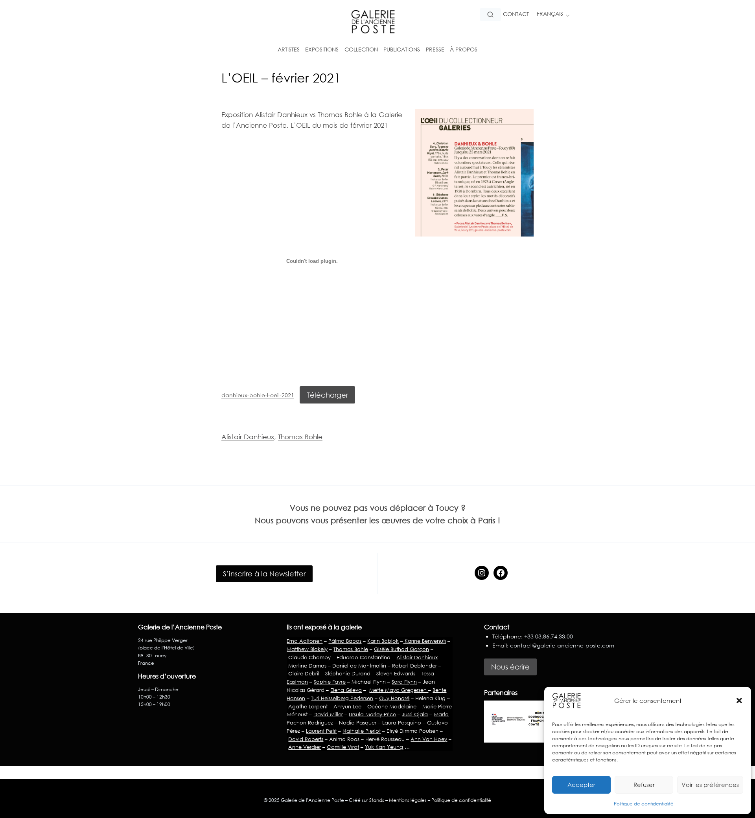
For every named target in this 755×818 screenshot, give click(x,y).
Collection (361, 49)
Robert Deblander (414, 665)
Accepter (581, 784)
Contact (516, 14)
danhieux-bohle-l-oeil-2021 (257, 395)
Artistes (289, 49)
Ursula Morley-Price (372, 714)
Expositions (322, 49)
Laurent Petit (321, 731)
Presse (435, 49)
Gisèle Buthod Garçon (401, 649)
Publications (401, 49)
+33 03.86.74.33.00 (548, 636)
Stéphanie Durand (347, 673)
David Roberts (305, 739)
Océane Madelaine (391, 706)
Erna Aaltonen (304, 641)
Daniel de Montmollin (359, 665)
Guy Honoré (394, 698)
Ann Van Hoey (429, 739)
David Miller (328, 714)
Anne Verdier (304, 747)
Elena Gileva (346, 690)
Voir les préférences (710, 784)
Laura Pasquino (401, 722)
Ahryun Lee (347, 706)
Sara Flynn (404, 682)
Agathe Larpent (308, 706)
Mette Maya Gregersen (398, 690)
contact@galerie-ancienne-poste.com (562, 645)
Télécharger (327, 395)
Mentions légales (408, 800)
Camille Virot (343, 747)
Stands (376, 800)
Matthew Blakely (307, 649)
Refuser (644, 784)
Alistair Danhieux (247, 437)
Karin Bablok (383, 641)
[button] (739, 700)
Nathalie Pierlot (362, 731)
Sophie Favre (330, 682)
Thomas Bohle (300, 437)
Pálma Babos (344, 641)
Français (550, 13)
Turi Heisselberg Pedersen (342, 698)
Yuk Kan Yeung (384, 747)
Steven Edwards (395, 673)
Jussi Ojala (415, 714)
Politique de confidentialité (644, 804)
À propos (463, 49)
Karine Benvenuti (424, 641)
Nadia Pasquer (357, 722)
